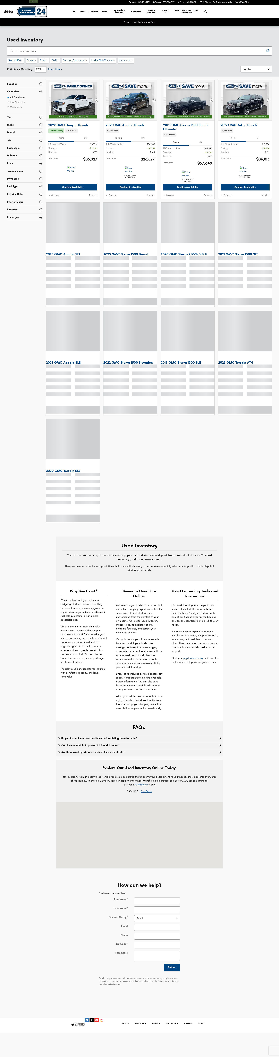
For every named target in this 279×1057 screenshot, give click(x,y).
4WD (55, 60)
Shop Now (150, 22)
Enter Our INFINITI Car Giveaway (186, 11)
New (82, 11)
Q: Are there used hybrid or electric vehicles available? (91, 758)
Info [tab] (85, 143)
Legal (200, 1029)
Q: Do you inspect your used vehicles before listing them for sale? (98, 744)
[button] (72, 136)
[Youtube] (96, 1026)
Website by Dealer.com (78, 1030)
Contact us (141, 790)
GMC (39, 69)
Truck (43, 60)
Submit (172, 973)
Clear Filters (55, 69)
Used (105, 11)
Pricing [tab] (61, 143)
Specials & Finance (119, 11)
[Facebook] (87, 1026)
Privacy (155, 1029)
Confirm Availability (73, 192)
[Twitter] (92, 1026)
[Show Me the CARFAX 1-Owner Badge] (72, 175)
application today (193, 663)
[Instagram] (101, 1026)
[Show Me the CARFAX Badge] (130, 175)
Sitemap (187, 1029)
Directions (139, 1029)
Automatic (126, 60)
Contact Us (171, 1029)
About (165, 11)
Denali (31, 60)
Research (136, 11)
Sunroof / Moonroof (75, 60)
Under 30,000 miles (103, 60)
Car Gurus (146, 797)
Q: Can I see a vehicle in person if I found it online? (89, 751)
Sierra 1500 (15, 60)
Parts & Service (151, 11)
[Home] (8, 11)
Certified (93, 11)
